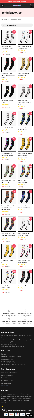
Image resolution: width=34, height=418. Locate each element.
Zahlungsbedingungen (7, 375)
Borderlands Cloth (15, 20)
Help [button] (31, 415)
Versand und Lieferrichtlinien (9, 373)
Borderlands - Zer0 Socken (8, 128)
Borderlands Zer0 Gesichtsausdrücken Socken (7, 48)
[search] (28, 5)
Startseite (4, 20)
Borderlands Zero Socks (24, 286)
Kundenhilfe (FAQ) (6, 383)
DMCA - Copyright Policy (8, 362)
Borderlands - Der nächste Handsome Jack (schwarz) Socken (25, 155)
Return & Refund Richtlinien (9, 378)
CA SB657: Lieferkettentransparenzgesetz (13, 364)
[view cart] (31, 5)
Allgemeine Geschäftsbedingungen (11, 356)
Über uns (3, 354)
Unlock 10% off (3, 410)
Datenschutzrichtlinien (7, 359)
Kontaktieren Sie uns (7, 380)
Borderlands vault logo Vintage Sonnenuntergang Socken (8, 235)
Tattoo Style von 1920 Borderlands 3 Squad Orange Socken (7, 207)
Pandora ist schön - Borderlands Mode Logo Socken (24, 102)
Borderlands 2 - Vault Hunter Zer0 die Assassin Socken (8, 75)
